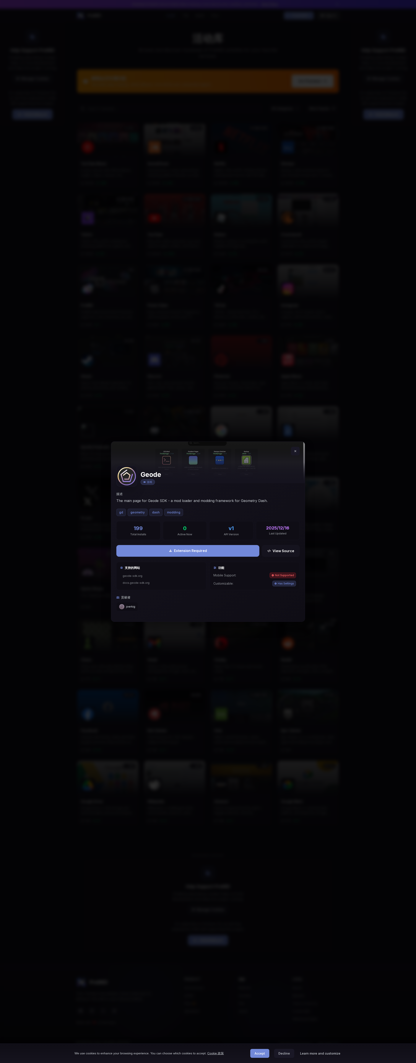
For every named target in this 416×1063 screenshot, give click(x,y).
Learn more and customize (320, 1053)
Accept (260, 1053)
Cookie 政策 (215, 1053)
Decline (284, 1053)
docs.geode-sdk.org (136, 582)
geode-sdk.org (132, 575)
